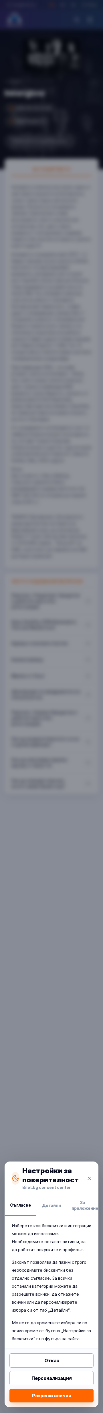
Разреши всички (51, 1395)
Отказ (51, 1360)
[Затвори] (89, 1178)
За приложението (85, 1205)
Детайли (51, 1205)
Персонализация (51, 1378)
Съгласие (20, 1205)
